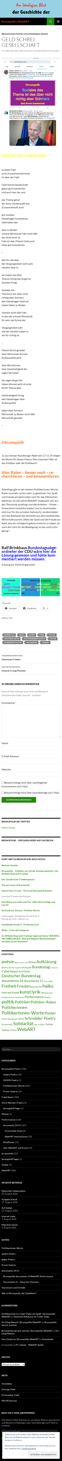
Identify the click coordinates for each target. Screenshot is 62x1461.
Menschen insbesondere (13, 1191)
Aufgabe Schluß (9, 1199)
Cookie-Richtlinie (28, 1448)
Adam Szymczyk (21, 962)
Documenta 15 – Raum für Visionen (20, 1282)
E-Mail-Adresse (10, 756)
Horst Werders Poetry (13, 1102)
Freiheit (9, 986)
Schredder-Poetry (13, 642)
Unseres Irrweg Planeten (14, 669)
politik (52, 635)
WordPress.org (9, 1400)
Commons (54, 968)
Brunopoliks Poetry (12, 34)
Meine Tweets (8, 827)
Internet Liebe (8, 1216)
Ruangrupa (12, 1019)
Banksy (5, 967)
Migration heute (9, 1224)
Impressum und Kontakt (13, 1287)
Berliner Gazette (15, 968)
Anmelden (7, 1383)
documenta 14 (12, 980)
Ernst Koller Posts (14, 1131)
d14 (21, 971)
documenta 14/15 (12, 1125)
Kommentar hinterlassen (46, 51)
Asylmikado (47, 1339)
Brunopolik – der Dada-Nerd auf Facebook (27, 840)
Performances (9, 1119)
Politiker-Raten (11, 639)
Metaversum (47, 992)
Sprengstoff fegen (12, 1108)
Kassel (15, 992)
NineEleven (19, 997)
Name (5, 743)
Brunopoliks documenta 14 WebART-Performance (28, 1276)
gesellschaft (36, 987)
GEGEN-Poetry (10, 1080)
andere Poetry (10, 1074)
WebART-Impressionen (16, 1136)
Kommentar (9, 702)
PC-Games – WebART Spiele (30, 1344)
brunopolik (25, 51)
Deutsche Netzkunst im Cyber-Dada (31, 1316)
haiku (22, 635)
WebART (45, 642)
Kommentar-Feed (10, 1395)
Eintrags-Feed (8, 1389)
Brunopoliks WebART (15, 21)
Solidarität (31, 642)
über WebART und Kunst (15, 1147)
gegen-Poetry (8, 1259)
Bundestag (9, 635)
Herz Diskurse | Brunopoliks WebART (20, 1339)
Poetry (47, 997)
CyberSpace (10, 971)
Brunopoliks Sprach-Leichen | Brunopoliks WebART (27, 1330)
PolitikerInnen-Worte (36, 34)
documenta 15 (34, 981)
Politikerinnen (14, 1007)
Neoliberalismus (8, 997)
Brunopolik (27, 967)
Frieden (24, 986)
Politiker (22, 1001)
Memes (5, 1114)
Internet (6, 992)
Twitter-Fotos (9, 1030)
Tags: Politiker (39, 1024)
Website (6, 769)
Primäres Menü (58, 21)
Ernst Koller (48, 981)
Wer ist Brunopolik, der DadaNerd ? (19, 1293)
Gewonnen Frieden (12, 657)
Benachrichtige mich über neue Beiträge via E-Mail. (31, 792)
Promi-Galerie (10, 1091)
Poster (53, 639)
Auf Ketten (7, 1208)
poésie (8, 961)
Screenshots (7, 1024)
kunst (32, 635)
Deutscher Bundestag (21, 975)
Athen (32, 962)
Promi (4, 1019)
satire (21, 1018)
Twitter (49, 1024)
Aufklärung (46, 961)
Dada (26, 971)
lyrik (41, 635)
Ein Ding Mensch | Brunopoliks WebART (21, 1322)
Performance (34, 997)
